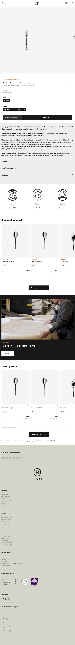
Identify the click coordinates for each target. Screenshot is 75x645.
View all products (36, 288)
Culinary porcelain (6, 501)
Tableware (10, 441)
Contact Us (4, 557)
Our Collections (5, 496)
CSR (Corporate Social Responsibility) (11, 563)
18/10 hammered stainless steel (16, 110)
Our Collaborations (6, 517)
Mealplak (3, 505)
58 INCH (6, 100)
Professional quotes (11, 117)
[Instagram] (6, 598)
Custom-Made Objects (7, 545)
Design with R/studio (16, 79)
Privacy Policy (7, 631)
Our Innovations (5, 522)
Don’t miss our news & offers (10, 453)
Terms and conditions (9, 623)
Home (2, 441)
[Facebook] (2, 598)
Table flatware (19, 441)
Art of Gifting (4, 540)
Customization (5, 538)
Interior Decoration (6, 542)
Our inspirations (5, 524)
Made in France (5, 565)
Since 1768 (4, 561)
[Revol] (37, 474)
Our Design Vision (6, 519)
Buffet (3, 503)
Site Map (5, 619)
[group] (16, 251)
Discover (6, 353)
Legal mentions (7, 627)
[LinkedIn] (9, 598)
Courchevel (6, 79)
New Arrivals (5, 494)
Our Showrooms (6, 536)
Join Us (3, 559)
